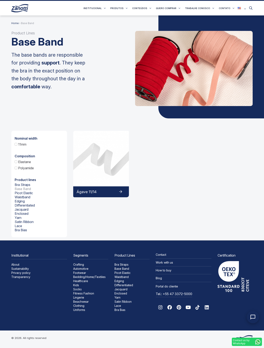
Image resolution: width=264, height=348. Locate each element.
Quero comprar (166, 8)
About (15, 264)
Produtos (117, 8)
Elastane (24, 162)
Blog (159, 278)
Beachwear (81, 301)
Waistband (22, 197)
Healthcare (80, 281)
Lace (18, 226)
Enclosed (21, 213)
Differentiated (25, 205)
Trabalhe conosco (197, 8)
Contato (224, 8)
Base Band (23, 189)
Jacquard (21, 209)
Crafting (78, 264)
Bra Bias (21, 230)
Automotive (80, 268)
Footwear (79, 272)
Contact (161, 254)
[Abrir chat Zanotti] (253, 317)
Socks (77, 289)
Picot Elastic (24, 193)
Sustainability (20, 268)
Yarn (18, 218)
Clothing (78, 305)
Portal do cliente (167, 286)
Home (15, 23)
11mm (21, 144)
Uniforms (79, 310)
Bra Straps (22, 185)
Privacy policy (21, 272)
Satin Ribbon (24, 222)
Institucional (93, 8)
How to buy (163, 270)
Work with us (164, 262)
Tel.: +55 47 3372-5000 (174, 294)
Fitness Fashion (83, 293)
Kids (76, 285)
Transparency (20, 277)
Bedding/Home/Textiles (89, 277)
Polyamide (25, 168)
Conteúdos (139, 8)
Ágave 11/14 (87, 192)
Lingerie (78, 297)
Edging (20, 201)
